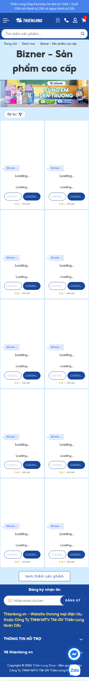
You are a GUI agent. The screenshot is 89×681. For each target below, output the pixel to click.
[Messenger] (74, 654)
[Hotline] (66, 20)
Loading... (22, 176)
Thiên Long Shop (44, 665)
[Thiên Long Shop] (29, 20)
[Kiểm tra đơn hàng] (57, 20)
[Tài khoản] (75, 20)
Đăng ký (72, 600)
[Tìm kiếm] (83, 33)
